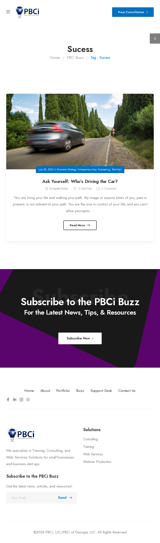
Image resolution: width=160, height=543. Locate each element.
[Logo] (27, 12)
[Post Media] (80, 132)
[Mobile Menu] (8, 12)
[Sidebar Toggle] (155, 38)
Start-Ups (116, 169)
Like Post (84, 188)
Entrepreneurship (87, 169)
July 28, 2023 (46, 169)
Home (55, 57)
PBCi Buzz (75, 57)
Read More (78, 225)
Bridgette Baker (59, 188)
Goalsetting (104, 169)
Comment (108, 188)
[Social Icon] (8, 399)
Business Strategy (66, 169)
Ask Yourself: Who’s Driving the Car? (80, 181)
